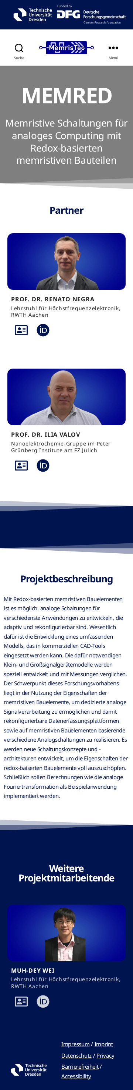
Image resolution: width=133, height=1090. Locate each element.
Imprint (104, 1044)
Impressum (75, 1044)
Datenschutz (76, 1055)
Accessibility (76, 1076)
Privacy (105, 1055)
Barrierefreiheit (80, 1066)
